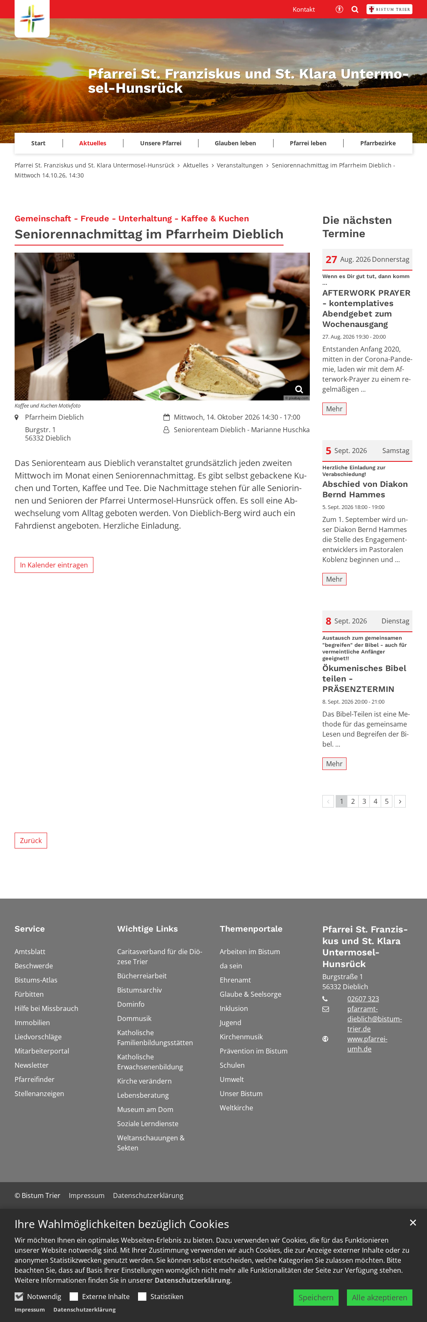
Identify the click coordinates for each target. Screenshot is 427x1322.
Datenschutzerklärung (192, 1280)
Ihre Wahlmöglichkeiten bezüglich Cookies (122, 1224)
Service (30, 929)
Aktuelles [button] (92, 143)
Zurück (31, 840)
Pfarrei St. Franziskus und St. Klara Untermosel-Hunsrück (94, 165)
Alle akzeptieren (379, 1297)
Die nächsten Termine (357, 227)
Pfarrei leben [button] (308, 143)
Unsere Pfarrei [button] (160, 143)
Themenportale (251, 929)
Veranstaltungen (240, 165)
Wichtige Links (147, 929)
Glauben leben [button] (235, 143)
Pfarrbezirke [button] (378, 143)
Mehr (334, 408)
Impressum (30, 1309)
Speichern (316, 1297)
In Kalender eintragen (54, 565)
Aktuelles (195, 165)
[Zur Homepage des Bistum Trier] (389, 9)
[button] (39, 143)
